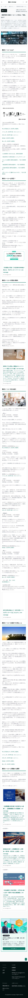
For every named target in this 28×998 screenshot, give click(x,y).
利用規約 (14, 970)
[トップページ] (1, 6)
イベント (4, 967)
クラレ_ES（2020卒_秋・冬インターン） (12, 132)
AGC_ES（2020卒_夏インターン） (10, 135)
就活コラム (4, 10)
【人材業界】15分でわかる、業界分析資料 (12, 153)
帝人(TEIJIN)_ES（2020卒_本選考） (10, 128)
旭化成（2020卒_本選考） (8, 138)
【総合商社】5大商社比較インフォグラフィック (13, 157)
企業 (3, 970)
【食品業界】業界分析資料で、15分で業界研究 (13, 164)
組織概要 (14, 967)
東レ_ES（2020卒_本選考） (8, 141)
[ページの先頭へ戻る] (26, 959)
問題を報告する (6, 985)
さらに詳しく (14, 948)
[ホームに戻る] (12, 2)
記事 (3, 972)
